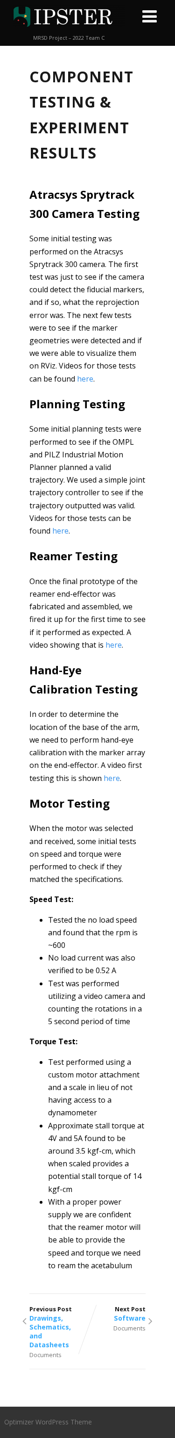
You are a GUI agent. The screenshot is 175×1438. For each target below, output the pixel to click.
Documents (45, 1355)
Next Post (130, 1313)
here (85, 379)
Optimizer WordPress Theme (48, 1421)
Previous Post (50, 1327)
